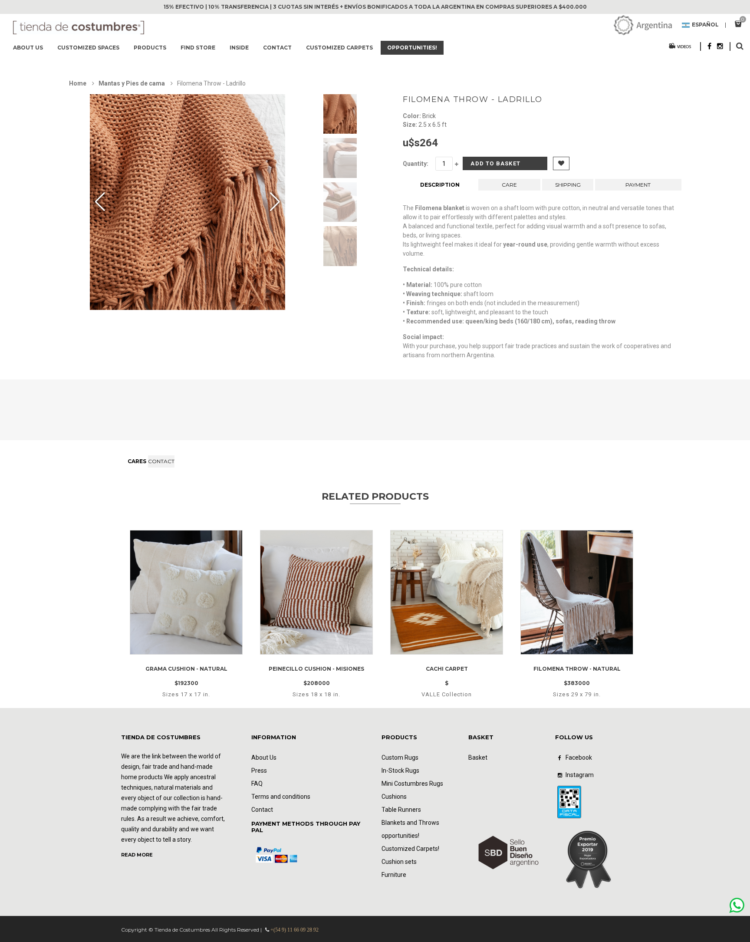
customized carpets (339, 47)
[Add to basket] (197, 649)
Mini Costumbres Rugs (412, 783)
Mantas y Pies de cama (132, 83)
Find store (198, 47)
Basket (477, 757)
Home (77, 83)
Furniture (394, 874)
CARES (137, 461)
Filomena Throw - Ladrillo (473, 99)
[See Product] (186, 538)
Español (705, 25)
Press (259, 770)
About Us (28, 47)
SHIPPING (568, 184)
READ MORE (137, 855)
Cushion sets (399, 861)
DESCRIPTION (440, 184)
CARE (509, 184)
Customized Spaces (88, 47)
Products (150, 47)
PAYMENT (638, 184)
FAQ (257, 783)
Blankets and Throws (410, 822)
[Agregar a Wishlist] (173, 649)
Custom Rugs (400, 757)
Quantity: (415, 163)
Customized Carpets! (410, 848)
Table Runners (401, 809)
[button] (275, 202)
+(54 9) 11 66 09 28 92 (294, 929)
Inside (239, 47)
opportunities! (412, 47)
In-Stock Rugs (400, 770)
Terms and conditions (280, 796)
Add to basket (495, 163)
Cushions (394, 796)
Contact (277, 47)
